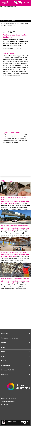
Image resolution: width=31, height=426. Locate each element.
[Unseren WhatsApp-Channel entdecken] (2, 404)
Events (3, 347)
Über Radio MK (5, 365)
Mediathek (4, 361)
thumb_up (27, 422)
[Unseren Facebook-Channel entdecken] (4, 404)
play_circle (25, 422)
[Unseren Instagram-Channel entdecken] (7, 404)
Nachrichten (4, 333)
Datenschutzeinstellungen (8, 401)
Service (3, 356)
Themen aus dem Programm (9, 338)
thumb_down (22, 422)
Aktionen (3, 342)
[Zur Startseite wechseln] (5, 3)
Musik (3, 352)
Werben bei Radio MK (7, 370)
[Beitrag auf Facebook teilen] (11, 32)
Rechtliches (4, 374)
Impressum (4, 398)
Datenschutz (12, 398)
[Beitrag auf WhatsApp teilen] (8, 32)
